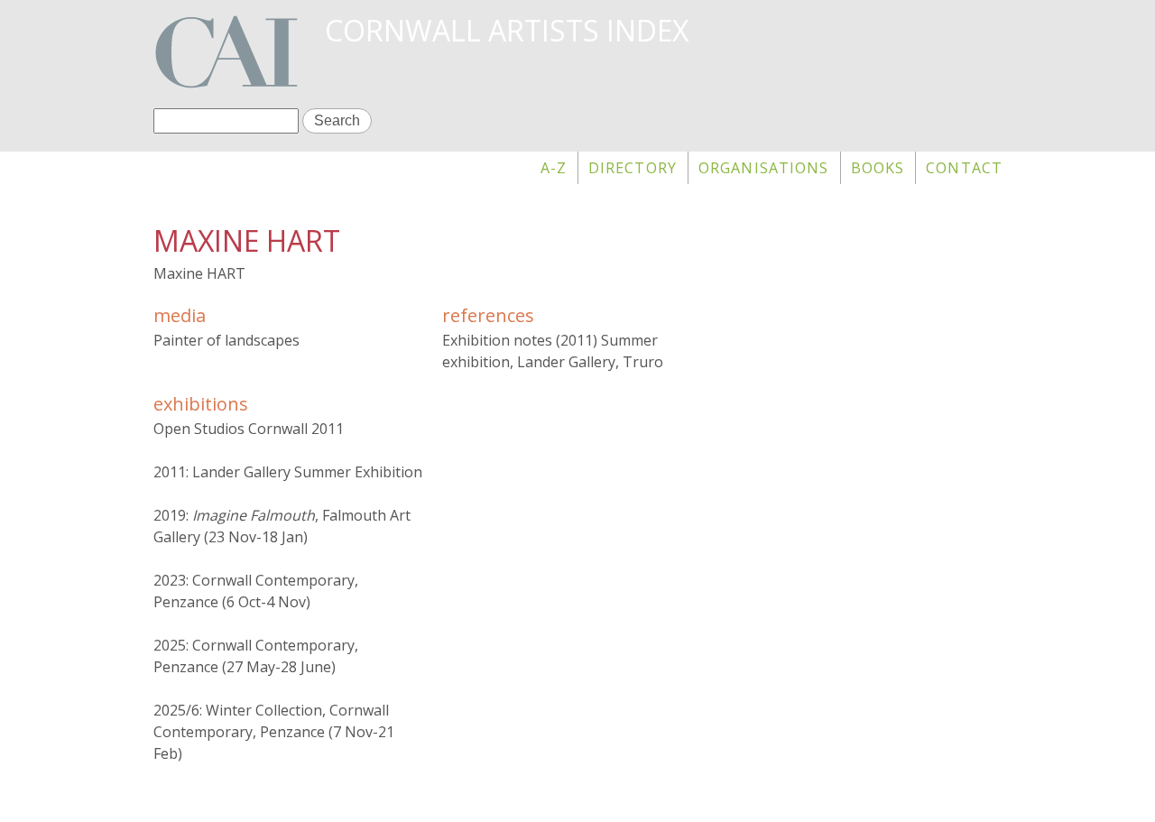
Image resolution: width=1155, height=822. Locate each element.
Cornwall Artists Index (506, 30)
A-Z (554, 168)
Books (878, 168)
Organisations (763, 168)
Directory (632, 168)
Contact (964, 168)
